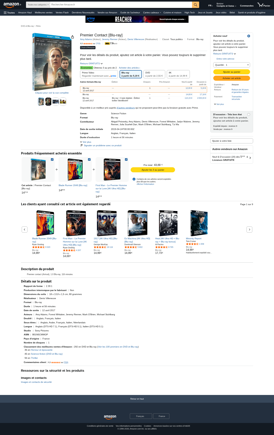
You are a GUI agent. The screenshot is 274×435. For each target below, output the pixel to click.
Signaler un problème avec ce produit (102, 145)
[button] (9, 12)
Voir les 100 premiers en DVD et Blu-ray (118, 346)
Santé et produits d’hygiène (251, 12)
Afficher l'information (145, 184)
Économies (86, 67)
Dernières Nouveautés (83, 12)
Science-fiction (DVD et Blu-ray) (47, 354)
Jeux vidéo (221, 12)
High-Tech (190, 12)
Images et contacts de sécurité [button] (36, 382)
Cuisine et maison (172, 12)
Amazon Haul (25, 12)
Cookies (147, 426)
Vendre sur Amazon (107, 12)
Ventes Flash (62, 12)
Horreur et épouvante (41, 350)
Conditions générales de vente (100, 426)
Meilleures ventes (43, 12)
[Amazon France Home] (110, 417)
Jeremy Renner (109, 39)
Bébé (232, 12)
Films (38, 26)
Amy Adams (86, 39)
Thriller (34, 358)
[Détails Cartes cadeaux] (160, 12)
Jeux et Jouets (205, 12)
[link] (75, 169)
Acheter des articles (129, 67)
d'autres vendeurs (126, 107)
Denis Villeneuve (135, 39)
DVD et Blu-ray (27, 26)
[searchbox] (121, 5)
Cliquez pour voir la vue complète (52, 92)
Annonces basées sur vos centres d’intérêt (171, 426)
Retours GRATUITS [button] (223, 53)
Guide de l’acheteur (130, 12)
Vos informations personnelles (129, 426)
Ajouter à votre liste (222, 141)
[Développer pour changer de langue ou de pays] (149, 416)
